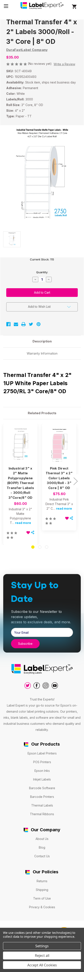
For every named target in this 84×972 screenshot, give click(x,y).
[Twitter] (31, 324)
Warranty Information (42, 353)
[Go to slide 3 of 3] (46, 547)
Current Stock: (42, 259)
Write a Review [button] (64, 64)
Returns (42, 881)
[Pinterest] (38, 324)
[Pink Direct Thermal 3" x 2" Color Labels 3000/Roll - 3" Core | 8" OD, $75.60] (59, 445)
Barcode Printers (42, 797)
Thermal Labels (42, 805)
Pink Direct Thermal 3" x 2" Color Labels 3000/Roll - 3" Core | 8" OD (59, 478)
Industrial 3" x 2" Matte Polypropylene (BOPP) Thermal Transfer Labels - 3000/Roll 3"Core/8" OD (20, 483)
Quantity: (42, 272)
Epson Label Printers (42, 753)
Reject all (42, 955)
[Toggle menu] (6, 6)
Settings (42, 946)
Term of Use (42, 898)
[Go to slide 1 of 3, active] (32, 547)
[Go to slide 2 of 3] (39, 547)
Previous (4, 481)
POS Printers (42, 762)
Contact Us (42, 856)
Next (75, 481)
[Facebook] (8, 324)
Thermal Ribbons (42, 814)
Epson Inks (42, 770)
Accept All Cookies (42, 965)
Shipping (42, 890)
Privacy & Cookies (42, 907)
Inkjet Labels (42, 779)
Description (42, 341)
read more (23, 523)
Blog (42, 847)
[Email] (16, 324)
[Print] (23, 324)
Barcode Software (42, 788)
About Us (42, 839)
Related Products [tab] (42, 413)
